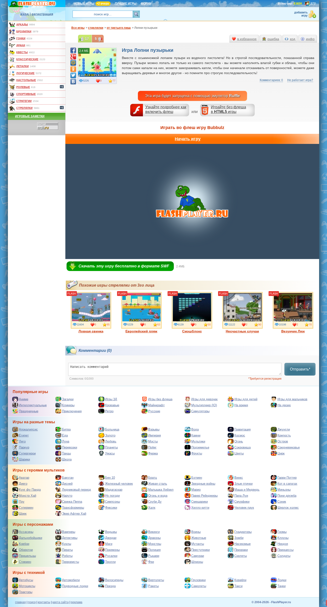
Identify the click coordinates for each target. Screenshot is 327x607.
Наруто (67, 495)
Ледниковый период (76, 489)
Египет (24, 435)
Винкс (238, 477)
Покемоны (112, 550)
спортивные (26, 94)
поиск (32, 602)
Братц (152, 477)
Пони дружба (286, 495)
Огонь (238, 441)
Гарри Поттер (287, 477)
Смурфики (241, 501)
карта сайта (60, 602)
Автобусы (26, 580)
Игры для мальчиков (292, 399)
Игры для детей (245, 399)
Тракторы (25, 592)
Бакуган (67, 477)
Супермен (26, 507)
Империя (154, 435)
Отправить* (300, 369)
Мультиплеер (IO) (204, 405)
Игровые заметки (30, 116)
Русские (154, 411)
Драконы (154, 538)
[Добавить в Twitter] (73, 75)
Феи (151, 562)
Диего (23, 483)
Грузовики (198, 580)
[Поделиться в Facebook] (73, 50)
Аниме (23, 399)
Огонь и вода (157, 495)
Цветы (239, 453)
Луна (65, 441)
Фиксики (111, 507)
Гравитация (242, 429)
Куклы (66, 544)
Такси (238, 586)
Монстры (154, 544)
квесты (22, 52)
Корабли (240, 580)
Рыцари (153, 556)
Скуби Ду (155, 501)
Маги (108, 544)
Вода (195, 429)
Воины (196, 532)
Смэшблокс (192, 331)
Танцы (66, 453)
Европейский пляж (141, 331)
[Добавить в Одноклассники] (73, 69)
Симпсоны (112, 501)
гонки (20, 38)
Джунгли (283, 429)
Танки (281, 586)
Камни (195, 435)
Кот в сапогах (287, 483)
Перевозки (69, 447)
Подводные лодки (75, 586)
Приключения (72, 411)
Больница (112, 429)
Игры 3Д (111, 399)
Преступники (200, 550)
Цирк (281, 453)
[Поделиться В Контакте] (73, 81)
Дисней (67, 483)
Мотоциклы (27, 586)
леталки (22, 66)
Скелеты (240, 556)
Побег (152, 447)
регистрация (42, 14)
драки (20, 45)
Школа (67, 459)
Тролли (110, 562)
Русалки (111, 556)
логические (25, 73)
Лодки (281, 580)
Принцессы (285, 550)
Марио (196, 489)
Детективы (69, 538)
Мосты (153, 441)
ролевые (23, 87)
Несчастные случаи (242, 331)
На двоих (284, 405)
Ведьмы (111, 532)
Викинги (154, 532)
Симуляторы (200, 411)
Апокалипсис (28, 429)
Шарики (24, 459)
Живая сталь (157, 483)
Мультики (198, 441)
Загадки (67, 399)
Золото (110, 435)
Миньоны (284, 489)
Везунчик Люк (293, 331)
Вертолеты (156, 580)
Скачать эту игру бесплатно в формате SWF (124, 266)
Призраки (241, 550)
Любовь (110, 441)
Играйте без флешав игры (228, 109)
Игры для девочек (204, 399)
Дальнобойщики (30, 538)
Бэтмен (196, 477)
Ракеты (153, 586)
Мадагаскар (113, 489)
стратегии (24, 101)
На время (241, 405)
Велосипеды (114, 580)
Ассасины (26, 532)
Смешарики (199, 501)
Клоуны (282, 538)
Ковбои (24, 544)
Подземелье (200, 447)
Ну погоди (112, 495)
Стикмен (25, 562)
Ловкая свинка (91, 331)
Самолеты (198, 586)
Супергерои (27, 453)
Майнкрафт (156, 405)
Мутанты (197, 544)
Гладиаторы (243, 532)
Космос (239, 435)
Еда (65, 435)
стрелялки (24, 107)
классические (27, 59)
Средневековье (288, 447)
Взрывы (153, 429)
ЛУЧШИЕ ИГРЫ (125, 3)
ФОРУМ (146, 3)
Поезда (110, 586)
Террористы (70, 562)
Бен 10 (110, 477)
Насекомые (242, 544)
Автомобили (71, 580)
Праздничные (28, 411)
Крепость (284, 435)
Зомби (238, 538)
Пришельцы (27, 556)
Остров (282, 441)
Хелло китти (200, 507)
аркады (22, 24)
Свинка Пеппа (72, 501)
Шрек (23, 513)
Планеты (111, 447)
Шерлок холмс (288, 507)
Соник (281, 501)
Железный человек (119, 483)
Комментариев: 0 (271, 80)
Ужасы (110, 453)
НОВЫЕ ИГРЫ (84, 3)
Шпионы (197, 562)
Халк (151, 507)
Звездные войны (203, 483)
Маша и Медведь (246, 489)
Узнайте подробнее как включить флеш (165, 109)
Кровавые (112, 405)
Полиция (154, 550)
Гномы (282, 532)
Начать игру (188, 138)
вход (24, 14)
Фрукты (196, 453)
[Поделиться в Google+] (73, 56)
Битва (66, 429)
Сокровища (242, 447)
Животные (198, 538)
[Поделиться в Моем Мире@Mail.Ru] (73, 63)
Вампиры (68, 532)
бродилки (23, 31)
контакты (44, 602)
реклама (76, 602)
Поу (21, 501)
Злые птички (243, 483)
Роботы (67, 556)
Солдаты (283, 556)
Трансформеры (73, 507)
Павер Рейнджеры (204, 495)
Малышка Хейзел (161, 489)
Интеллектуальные (33, 405)
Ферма (153, 453)
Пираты (67, 550)
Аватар (24, 477)
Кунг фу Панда (30, 489)
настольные (26, 80)
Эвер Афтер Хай (74, 513)
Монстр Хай (27, 495)
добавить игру (301, 14)
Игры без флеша (160, 399)
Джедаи (110, 538)
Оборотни (26, 550)
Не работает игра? (300, 80)
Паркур (24, 447)
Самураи (197, 556)
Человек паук (244, 507)
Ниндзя (282, 544)
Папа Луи (241, 495)
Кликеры (68, 405)
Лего (22, 441)
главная (20, 602)
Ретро (109, 411)
